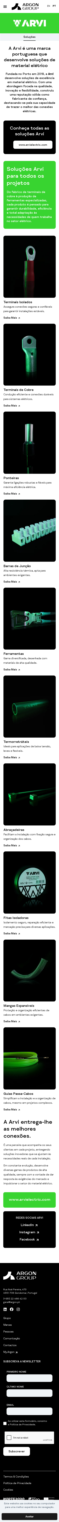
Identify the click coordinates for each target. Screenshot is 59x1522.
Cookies (8, 1490)
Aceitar (29, 1516)
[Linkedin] (5, 1309)
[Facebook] (11, 1309)
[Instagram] (18, 1309)
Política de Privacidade (17, 1483)
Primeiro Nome (16, 1372)
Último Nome (15, 1387)
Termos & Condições (16, 1477)
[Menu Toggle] (5, 6)
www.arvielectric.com (29, 1200)
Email (10, 1405)
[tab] (29, 37)
